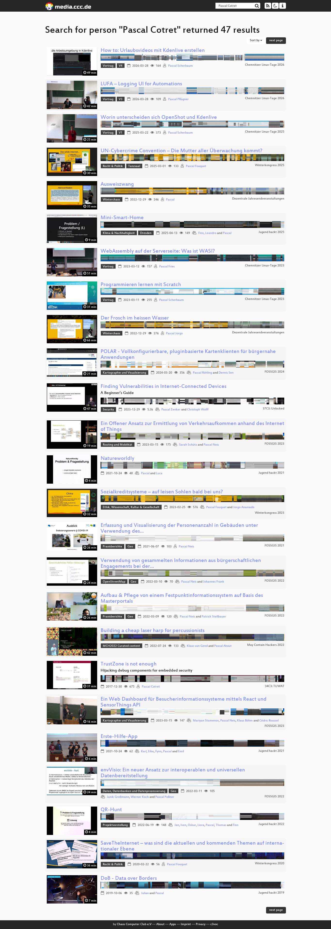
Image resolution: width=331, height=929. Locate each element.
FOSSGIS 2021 (274, 545)
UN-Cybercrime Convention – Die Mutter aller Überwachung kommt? (181, 151)
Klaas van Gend (197, 646)
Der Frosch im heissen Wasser (135, 318)
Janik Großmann (118, 797)
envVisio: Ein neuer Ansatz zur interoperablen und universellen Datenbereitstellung (173, 773)
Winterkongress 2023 (269, 513)
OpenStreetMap (114, 582)
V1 (120, 133)
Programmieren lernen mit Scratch (141, 285)
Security (108, 409)
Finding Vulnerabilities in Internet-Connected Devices (163, 387)
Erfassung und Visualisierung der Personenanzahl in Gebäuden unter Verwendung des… (179, 529)
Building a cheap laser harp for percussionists (153, 631)
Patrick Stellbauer (214, 616)
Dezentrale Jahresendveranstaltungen (258, 198)
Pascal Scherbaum (180, 66)
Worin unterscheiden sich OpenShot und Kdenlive (159, 118)
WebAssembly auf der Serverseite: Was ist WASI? (158, 251)
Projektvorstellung (115, 825)
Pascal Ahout (223, 646)
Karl (144, 751)
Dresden (145, 233)
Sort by (255, 40)
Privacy (200, 924)
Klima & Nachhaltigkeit (119, 233)
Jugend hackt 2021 (271, 473)
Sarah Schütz (188, 445)
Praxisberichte (112, 546)
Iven (183, 825)
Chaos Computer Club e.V (134, 924)
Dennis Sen (226, 373)
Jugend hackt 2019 (271, 893)
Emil (181, 751)
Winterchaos (111, 199)
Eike (151, 751)
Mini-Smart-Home (122, 218)
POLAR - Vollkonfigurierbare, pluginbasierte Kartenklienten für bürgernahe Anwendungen (188, 355)
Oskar (192, 825)
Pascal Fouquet (196, 166)
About (160, 924)
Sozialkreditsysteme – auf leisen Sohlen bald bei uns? (162, 492)
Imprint (186, 924)
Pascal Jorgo (174, 333)
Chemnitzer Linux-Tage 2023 (264, 265)
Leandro (210, 233)
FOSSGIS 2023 (274, 444)
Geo (130, 546)
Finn (201, 233)
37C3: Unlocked (273, 408)
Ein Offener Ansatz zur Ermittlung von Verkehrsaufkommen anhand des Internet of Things (192, 427)
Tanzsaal (134, 166)
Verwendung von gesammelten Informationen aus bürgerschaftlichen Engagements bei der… (181, 564)
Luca (159, 473)
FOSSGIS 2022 (274, 581)
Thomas (221, 825)
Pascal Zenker (171, 409)
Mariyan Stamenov (206, 720)
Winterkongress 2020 (269, 863)
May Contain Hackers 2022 (265, 645)
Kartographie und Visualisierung (124, 373)
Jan (176, 825)
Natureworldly (117, 459)
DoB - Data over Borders (129, 879)
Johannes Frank (213, 582)
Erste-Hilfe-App (119, 737)
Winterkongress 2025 (269, 165)
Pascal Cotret (151, 687)
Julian (145, 893)
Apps (172, 924)
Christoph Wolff (197, 409)
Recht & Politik (113, 166)
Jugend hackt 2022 (271, 824)
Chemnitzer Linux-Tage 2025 (264, 132)
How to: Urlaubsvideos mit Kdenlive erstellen (153, 51)
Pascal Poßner (164, 797)
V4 (120, 66)
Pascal (170, 199)
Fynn (158, 751)
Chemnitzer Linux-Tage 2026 (264, 65)
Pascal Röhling (202, 373)
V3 (120, 99)
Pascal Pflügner (178, 99)
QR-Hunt (111, 810)
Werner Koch (140, 797)
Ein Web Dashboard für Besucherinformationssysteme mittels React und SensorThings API (184, 702)
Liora (200, 825)
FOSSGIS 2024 (274, 372)
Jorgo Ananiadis (243, 507)
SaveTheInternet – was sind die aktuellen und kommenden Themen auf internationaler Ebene (192, 846)
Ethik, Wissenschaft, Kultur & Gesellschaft (131, 507)
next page (276, 40)
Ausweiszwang (117, 185)
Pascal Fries (167, 266)
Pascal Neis (211, 445)
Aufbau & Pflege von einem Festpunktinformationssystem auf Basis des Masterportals (182, 599)
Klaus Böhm (245, 720)
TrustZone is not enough (129, 664)
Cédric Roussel (269, 720)
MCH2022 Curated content (121, 646)
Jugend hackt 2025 (271, 232)
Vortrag (108, 66)
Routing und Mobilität (117, 445)
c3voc (214, 924)
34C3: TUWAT (274, 686)
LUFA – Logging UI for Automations (141, 84)
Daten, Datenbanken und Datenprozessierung (134, 791)
